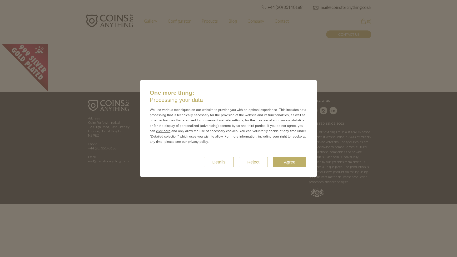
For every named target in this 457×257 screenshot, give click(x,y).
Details (218, 162)
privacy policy (198, 141)
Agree (289, 162)
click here (163, 131)
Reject (253, 162)
